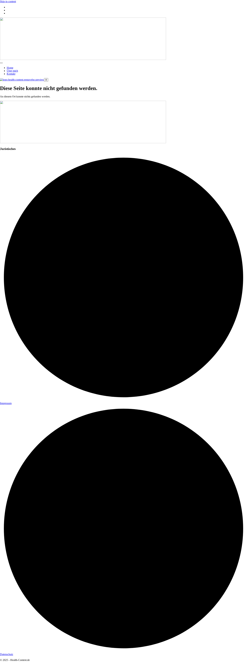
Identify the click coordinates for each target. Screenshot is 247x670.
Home (10, 67)
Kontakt (11, 73)
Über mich (12, 70)
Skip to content (8, 1)
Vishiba (16, 665)
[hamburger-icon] (1, 62)
